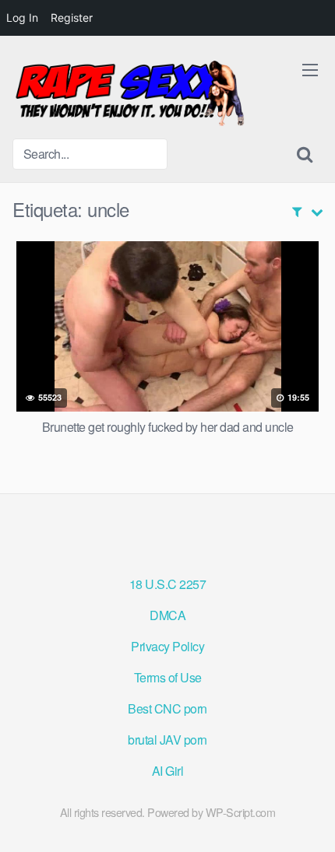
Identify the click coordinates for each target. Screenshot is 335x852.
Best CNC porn (167, 708)
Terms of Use (168, 677)
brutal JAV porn (167, 740)
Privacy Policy (167, 646)
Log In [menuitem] (22, 17)
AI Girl (168, 771)
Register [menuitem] (72, 17)
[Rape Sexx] (129, 93)
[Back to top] (307, 817)
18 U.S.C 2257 (167, 584)
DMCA (167, 615)
